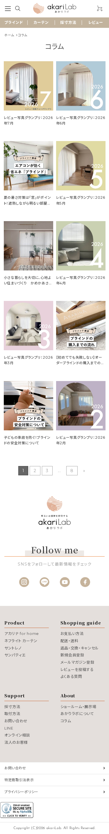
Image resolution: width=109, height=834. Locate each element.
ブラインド (13, 22)
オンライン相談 (17, 735)
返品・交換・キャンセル (79, 648)
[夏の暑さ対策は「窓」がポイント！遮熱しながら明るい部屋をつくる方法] (28, 165)
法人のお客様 (16, 742)
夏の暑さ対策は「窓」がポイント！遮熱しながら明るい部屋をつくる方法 (27, 203)
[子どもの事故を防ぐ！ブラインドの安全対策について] (28, 405)
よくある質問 (71, 676)
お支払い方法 (72, 633)
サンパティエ (15, 655)
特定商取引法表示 (19, 780)
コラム (65, 721)
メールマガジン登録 (77, 662)
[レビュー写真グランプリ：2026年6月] (81, 86)
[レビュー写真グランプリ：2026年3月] (28, 325)
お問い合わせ (16, 721)
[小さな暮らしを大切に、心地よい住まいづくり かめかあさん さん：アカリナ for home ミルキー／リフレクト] (28, 245)
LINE (8, 728)
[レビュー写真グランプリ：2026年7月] (28, 86)
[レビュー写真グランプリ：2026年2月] (81, 405)
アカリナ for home (21, 633)
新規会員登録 (72, 655)
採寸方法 (68, 22)
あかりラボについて (77, 713)
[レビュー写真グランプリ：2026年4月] (81, 245)
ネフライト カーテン (20, 640)
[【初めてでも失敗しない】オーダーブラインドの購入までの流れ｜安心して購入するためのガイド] (81, 325)
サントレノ (13, 648)
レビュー (95, 22)
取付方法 (12, 713)
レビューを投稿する (77, 669)
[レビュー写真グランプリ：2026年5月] (81, 165)
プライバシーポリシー (21, 792)
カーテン (41, 22)
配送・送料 (69, 640)
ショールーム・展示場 (78, 706)
